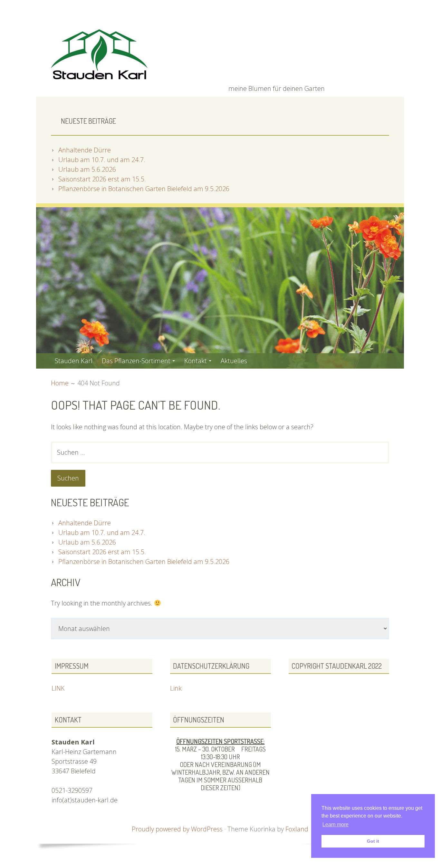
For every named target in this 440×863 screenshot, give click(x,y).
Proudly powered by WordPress (177, 829)
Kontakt (195, 360)
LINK (58, 688)
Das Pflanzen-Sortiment (136, 360)
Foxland (296, 829)
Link (176, 688)
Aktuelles (234, 360)
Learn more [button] (335, 824)
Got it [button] (373, 841)
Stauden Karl (73, 360)
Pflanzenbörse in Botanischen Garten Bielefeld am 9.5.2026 (143, 188)
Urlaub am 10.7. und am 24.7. (101, 159)
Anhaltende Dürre (84, 150)
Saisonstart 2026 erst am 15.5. (102, 179)
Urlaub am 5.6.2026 (87, 169)
